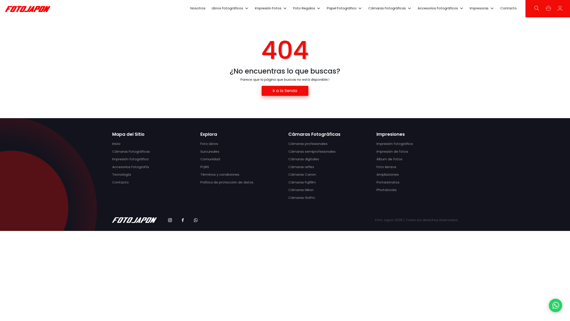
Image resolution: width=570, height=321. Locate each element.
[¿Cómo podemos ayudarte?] (555, 305)
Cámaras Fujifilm (302, 182)
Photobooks (387, 189)
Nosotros (198, 8)
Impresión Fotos (268, 8)
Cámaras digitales (303, 159)
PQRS (204, 167)
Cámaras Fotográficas (387, 8)
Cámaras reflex (301, 167)
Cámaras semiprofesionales (312, 151)
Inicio (116, 143)
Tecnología (121, 174)
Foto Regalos (304, 8)
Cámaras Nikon (301, 189)
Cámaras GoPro (301, 197)
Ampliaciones (388, 174)
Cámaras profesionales (308, 143)
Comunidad (210, 159)
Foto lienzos (386, 167)
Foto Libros (209, 143)
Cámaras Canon (302, 174)
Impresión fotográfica (130, 159)
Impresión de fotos (392, 151)
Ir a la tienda (285, 90)
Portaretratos (388, 182)
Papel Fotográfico (341, 8)
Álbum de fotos (389, 159)
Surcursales (209, 151)
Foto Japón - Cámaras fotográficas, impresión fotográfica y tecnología (27, 8)
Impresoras (479, 8)
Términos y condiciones (219, 174)
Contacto (508, 8)
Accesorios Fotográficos (438, 8)
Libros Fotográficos (227, 8)
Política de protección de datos (226, 182)
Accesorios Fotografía (130, 167)
